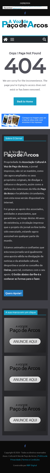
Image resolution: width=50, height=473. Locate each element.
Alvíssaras (17, 7)
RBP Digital (32, 465)
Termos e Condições (31, 459)
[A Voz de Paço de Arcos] (5, 39)
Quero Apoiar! (13, 293)
